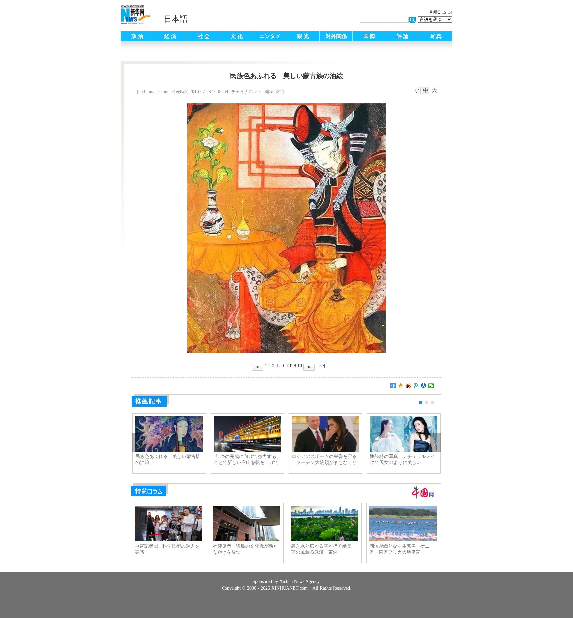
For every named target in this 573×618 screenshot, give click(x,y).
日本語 (176, 19)
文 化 (237, 36)
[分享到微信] (431, 385)
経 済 (170, 36)
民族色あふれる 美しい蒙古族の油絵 (167, 459)
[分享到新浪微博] (408, 385)
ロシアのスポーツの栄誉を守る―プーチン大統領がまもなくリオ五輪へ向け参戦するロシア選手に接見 (324, 459)
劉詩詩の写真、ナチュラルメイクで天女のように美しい (402, 459)
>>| (321, 365)
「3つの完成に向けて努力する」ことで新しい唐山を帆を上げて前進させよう (247, 459)
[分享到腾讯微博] (416, 385)
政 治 (137, 36)
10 (299, 365)
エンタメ (270, 36)
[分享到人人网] (423, 385)
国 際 (369, 36)
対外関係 (336, 36)
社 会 (204, 36)
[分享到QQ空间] (401, 385)
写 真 (436, 36)
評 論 (403, 36)
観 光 (303, 36)
